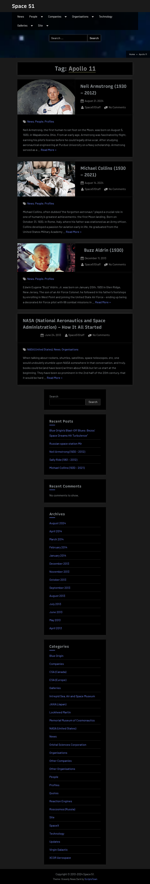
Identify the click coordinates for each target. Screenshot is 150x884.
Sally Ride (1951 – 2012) (63, 459)
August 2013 (57, 595)
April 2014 (55, 531)
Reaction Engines (60, 801)
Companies (54, 16)
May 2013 (55, 620)
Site (40, 25)
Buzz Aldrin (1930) (103, 250)
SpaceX (54, 825)
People (33, 16)
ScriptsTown (91, 879)
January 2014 (57, 555)
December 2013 (59, 563)
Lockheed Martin (60, 712)
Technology (105, 16)
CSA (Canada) (57, 671)
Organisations (80, 16)
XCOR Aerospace (60, 857)
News (20, 16)
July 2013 (55, 604)
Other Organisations (62, 768)
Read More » (49, 150)
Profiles (49, 121)
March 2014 (56, 539)
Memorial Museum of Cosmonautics (72, 720)
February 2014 (58, 547)
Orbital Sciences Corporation (67, 744)
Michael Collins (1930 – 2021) (67, 467)
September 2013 (59, 587)
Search (53, 396)
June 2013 (55, 612)
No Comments (117, 107)
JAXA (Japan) (57, 704)
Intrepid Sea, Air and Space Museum (72, 696)
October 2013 (57, 579)
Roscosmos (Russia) (62, 809)
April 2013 (55, 628)
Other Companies (60, 760)
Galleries (22, 25)
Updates (54, 841)
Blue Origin (56, 655)
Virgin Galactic (58, 849)
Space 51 (23, 6)
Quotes (54, 793)
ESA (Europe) (57, 680)
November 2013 (59, 571)
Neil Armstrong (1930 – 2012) (67, 451)
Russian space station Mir (65, 443)
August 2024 (57, 523)
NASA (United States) (39, 349)
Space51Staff (93, 107)
